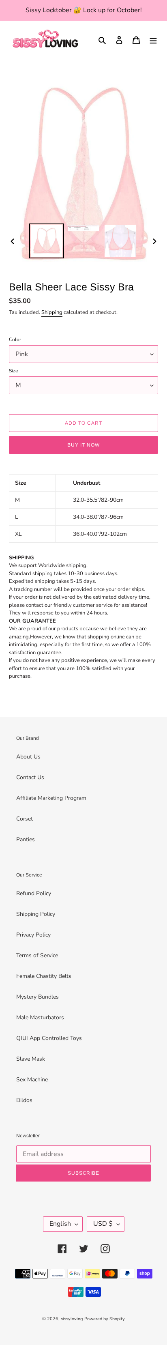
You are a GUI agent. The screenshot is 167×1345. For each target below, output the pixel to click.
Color (15, 339)
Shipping (51, 312)
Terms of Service (37, 955)
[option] (46, 240)
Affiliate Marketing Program (51, 798)
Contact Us (30, 777)
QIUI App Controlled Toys (49, 1038)
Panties (25, 839)
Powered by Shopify (104, 1319)
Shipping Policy (35, 914)
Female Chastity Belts (43, 976)
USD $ (103, 1223)
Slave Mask (30, 1059)
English (60, 1223)
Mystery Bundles (37, 997)
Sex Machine (32, 1079)
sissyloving (72, 1319)
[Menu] (153, 39)
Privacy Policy (33, 935)
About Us (28, 757)
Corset (24, 819)
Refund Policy (33, 893)
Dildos (24, 1100)
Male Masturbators (40, 1017)
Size (13, 370)
